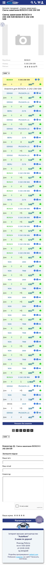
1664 (24, 262)
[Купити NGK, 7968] (40, 275)
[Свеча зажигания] (37, 111)
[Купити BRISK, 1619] (40, 408)
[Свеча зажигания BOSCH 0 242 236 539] (23, 40)
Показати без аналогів (23, 423)
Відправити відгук (23, 520)
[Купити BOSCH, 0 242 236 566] (40, 177)
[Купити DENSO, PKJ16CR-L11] (40, 97)
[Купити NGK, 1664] (40, 266)
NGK (10, 262)
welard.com (33, 554)
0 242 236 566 (24, 173)
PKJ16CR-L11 (24, 93)
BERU (9, 111)
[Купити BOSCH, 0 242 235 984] (40, 381)
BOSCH (10, 80)
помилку (19, 557)
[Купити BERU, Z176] (40, 115)
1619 (24, 404)
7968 (24, 271)
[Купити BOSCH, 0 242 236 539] (40, 84)
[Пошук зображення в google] (39, 79)
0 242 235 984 (24, 377)
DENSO (10, 93)
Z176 (24, 111)
